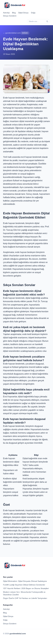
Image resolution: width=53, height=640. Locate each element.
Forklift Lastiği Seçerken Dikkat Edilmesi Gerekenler (24, 585)
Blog (14, 13)
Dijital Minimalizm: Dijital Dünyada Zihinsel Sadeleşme (25, 581)
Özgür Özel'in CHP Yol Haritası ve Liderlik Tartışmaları (25, 598)
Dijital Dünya (23, 13)
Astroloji (6, 13)
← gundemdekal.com (11, 33)
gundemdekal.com (18, 633)
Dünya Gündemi (9, 16)
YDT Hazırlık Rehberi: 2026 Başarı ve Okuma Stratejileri (26, 588)
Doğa (33, 13)
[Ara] (47, 21)
